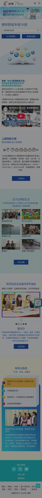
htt (21, 278)
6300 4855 (21, 283)
